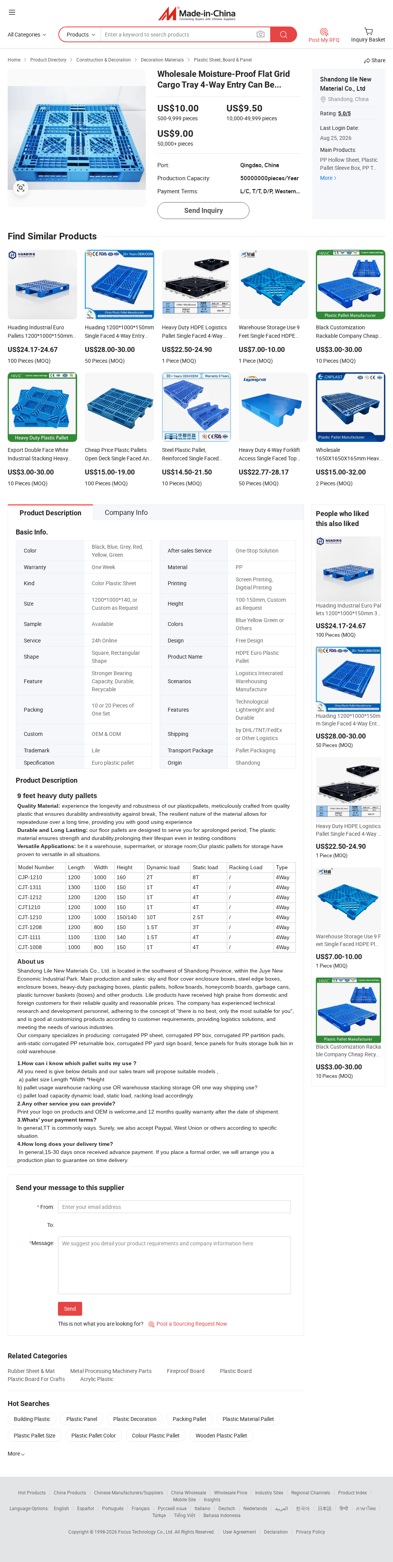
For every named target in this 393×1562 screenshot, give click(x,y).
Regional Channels (310, 1492)
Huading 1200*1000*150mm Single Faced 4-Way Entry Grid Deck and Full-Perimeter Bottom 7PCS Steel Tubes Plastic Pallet (348, 719)
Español (85, 1508)
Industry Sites (269, 1492)
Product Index (352, 1492)
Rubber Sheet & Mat (31, 1370)
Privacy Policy (310, 1532)
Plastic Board (236, 1370)
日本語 (325, 1508)
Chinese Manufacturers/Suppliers (128, 1492)
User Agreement (239, 1532)
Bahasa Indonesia (222, 1515)
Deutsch (226, 1508)
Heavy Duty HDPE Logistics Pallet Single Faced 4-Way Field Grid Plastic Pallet (348, 830)
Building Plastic (32, 1419)
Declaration (276, 1532)
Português (113, 1508)
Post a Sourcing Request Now (188, 1323)
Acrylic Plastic (96, 1379)
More (326, 177)
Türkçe (159, 1515)
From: (45, 1206)
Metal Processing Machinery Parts (111, 1370)
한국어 (303, 1508)
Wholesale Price (230, 1492)
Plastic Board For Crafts (36, 1379)
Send (70, 1308)
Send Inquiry (203, 210)
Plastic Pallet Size (34, 1435)
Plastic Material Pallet (248, 1419)
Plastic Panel (81, 1419)
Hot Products (32, 1492)
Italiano (202, 1508)
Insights (212, 1499)
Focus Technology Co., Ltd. (146, 1532)
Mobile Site (184, 1499)
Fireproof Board (186, 1370)
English (61, 1508)
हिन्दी (344, 1508)
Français (141, 1508)
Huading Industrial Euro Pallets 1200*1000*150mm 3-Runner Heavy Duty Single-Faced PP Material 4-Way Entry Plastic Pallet (348, 609)
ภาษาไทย (366, 1508)
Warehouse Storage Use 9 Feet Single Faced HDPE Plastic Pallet (348, 940)
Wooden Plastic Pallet (221, 1435)
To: (50, 1224)
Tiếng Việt (184, 1515)
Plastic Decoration (135, 1419)
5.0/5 (344, 113)
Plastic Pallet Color (93, 1435)
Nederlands (255, 1508)
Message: (41, 1243)
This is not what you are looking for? (101, 1323)
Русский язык (172, 1508)
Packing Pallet (189, 1419)
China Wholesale (188, 1492)
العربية (281, 1508)
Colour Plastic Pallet (156, 1435)
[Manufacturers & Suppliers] (196, 13)
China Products (70, 1492)
